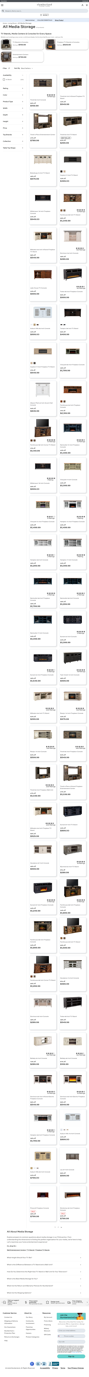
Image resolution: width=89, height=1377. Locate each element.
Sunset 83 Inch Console (68, 636)
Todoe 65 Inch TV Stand (68, 1016)
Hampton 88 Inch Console (39, 560)
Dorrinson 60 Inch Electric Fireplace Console (72, 1098)
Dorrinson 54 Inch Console (69, 253)
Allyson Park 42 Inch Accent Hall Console (41, 404)
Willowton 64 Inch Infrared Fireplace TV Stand (42, 251)
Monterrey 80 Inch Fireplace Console (70, 1209)
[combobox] (44, 11)
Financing (47, 1325)
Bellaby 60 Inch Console (68, 1058)
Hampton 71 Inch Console (69, 560)
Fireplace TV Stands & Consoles (68, 42)
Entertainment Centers (20, 54)
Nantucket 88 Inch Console (69, 598)
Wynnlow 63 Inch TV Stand (69, 867)
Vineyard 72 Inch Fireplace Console (42, 522)
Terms (80, 1352)
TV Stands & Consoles (20, 42)
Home (5, 23)
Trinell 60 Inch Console (38, 100)
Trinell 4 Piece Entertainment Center (42, 135)
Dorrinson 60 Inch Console (39, 1016)
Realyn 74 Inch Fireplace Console (71, 713)
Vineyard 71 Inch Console (68, 480)
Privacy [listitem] (55, 1368)
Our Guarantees (9, 1327)
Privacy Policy (75, 1352)
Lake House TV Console (38, 288)
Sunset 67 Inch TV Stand (68, 825)
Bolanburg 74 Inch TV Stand (40, 173)
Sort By (17, 68)
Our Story (29, 1317)
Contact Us (8, 1317)
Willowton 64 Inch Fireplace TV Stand (40, 829)
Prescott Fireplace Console (39, 1208)
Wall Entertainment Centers (16, 1250)
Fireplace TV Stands (43, 1250)
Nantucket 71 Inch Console (39, 633)
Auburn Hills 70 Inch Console (70, 1133)
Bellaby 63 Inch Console (38, 1058)
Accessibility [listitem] (45, 1368)
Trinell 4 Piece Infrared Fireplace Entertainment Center (71, 787)
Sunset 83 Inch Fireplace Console (42, 675)
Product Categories (32, 1337)
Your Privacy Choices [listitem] (76, 1368)
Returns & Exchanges (11, 1337)
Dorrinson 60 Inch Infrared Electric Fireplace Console (42, 1098)
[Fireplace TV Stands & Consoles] (50, 44)
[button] (87, 5)
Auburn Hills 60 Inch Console (40, 1172)
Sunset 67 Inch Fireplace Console (41, 905)
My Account (48, 1317)
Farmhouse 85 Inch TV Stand (70, 942)
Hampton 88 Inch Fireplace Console (42, 1135)
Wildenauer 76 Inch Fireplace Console (40, 212)
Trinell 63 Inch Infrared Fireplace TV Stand (72, 97)
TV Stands (30, 1250)
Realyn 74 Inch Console (38, 751)
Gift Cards (47, 1334)
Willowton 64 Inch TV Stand (39, 713)
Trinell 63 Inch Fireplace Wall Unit (41, 790)
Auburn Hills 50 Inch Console (40, 328)
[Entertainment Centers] (6, 57)
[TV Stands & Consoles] (6, 44)
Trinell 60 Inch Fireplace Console (71, 751)
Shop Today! (59, 20)
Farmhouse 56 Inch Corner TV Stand (42, 445)
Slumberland (15, 1368)
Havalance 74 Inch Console (69, 978)
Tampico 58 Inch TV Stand (69, 328)
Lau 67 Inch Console (67, 1170)
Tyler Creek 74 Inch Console (69, 675)
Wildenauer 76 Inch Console (40, 483)
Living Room (12, 23)
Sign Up (71, 1356)
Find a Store (48, 1321)
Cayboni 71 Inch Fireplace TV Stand (42, 367)
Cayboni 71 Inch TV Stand (69, 175)
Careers (28, 1333)
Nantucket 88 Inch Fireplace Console (40, 599)
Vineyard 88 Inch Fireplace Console (72, 365)
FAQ (5, 1341)
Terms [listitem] (62, 1368)
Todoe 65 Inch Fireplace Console (71, 291)
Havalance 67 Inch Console (39, 863)
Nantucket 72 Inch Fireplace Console (70, 446)
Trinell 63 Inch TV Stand (68, 135)
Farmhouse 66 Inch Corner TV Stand (42, 980)
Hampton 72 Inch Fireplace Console (72, 522)
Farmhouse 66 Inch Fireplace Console (70, 906)
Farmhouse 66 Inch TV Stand (70, 215)
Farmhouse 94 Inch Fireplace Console (70, 406)
